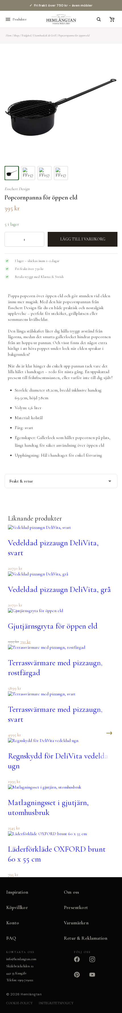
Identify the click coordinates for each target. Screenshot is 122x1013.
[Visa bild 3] (44, 173)
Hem (8, 35)
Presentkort (76, 907)
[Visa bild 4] (61, 173)
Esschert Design (17, 188)
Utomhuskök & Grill (44, 35)
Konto (12, 923)
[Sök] (98, 19)
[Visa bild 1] (12, 173)
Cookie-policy (19, 1003)
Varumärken (76, 923)
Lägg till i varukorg (82, 239)
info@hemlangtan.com (21, 959)
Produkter (19, 19)
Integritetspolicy (56, 1003)
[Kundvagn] (112, 19)
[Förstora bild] (106, 61)
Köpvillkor (17, 907)
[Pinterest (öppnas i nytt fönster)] (80, 978)
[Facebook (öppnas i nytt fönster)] (80, 962)
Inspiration (17, 892)
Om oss (71, 892)
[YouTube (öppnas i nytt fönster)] (95, 978)
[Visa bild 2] (28, 173)
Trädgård (26, 35)
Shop (16, 35)
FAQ (11, 938)
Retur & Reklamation (85, 938)
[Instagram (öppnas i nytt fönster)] (95, 962)
